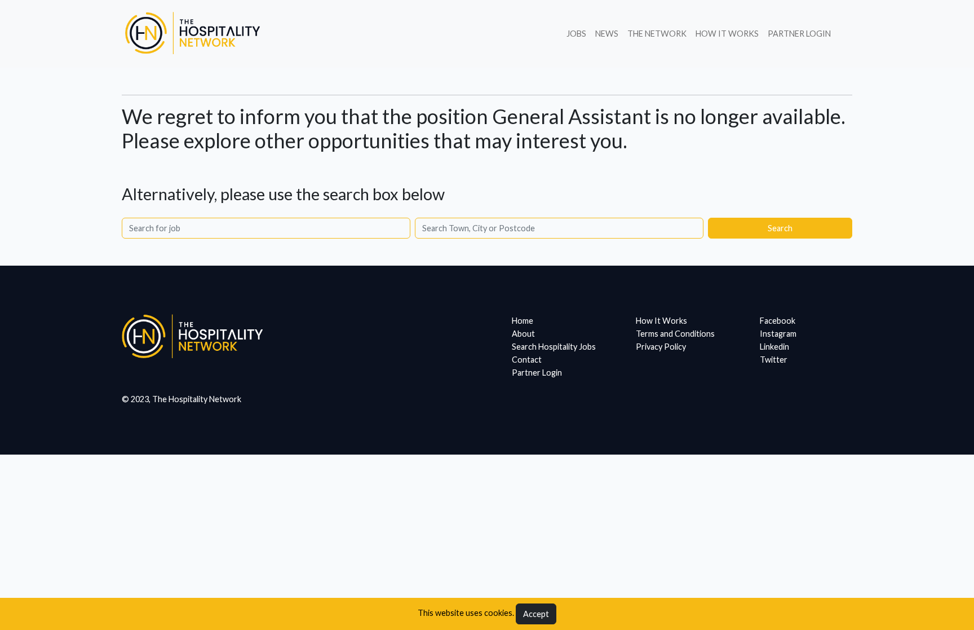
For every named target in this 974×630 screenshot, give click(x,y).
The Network (657, 33)
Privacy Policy (661, 346)
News (606, 33)
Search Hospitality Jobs (554, 346)
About (523, 333)
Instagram (778, 333)
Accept (536, 614)
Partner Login (799, 33)
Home (522, 320)
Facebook (777, 320)
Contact (527, 359)
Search (780, 228)
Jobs (576, 33)
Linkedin (774, 346)
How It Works (727, 33)
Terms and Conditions (675, 333)
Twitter (773, 359)
